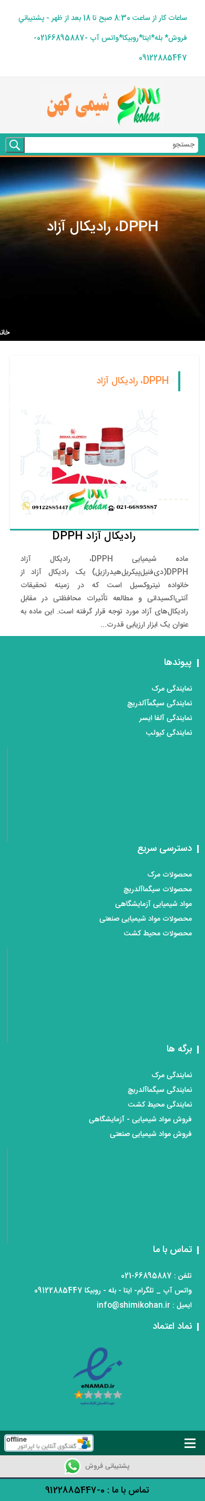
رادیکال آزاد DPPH (94, 536)
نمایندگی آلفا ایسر (165, 718)
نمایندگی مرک (171, 689)
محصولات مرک (169, 875)
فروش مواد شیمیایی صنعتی (151, 1134)
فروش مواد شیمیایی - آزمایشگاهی (140, 1119)
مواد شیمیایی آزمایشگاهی (153, 904)
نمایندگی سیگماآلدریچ (160, 1090)
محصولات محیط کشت (158, 933)
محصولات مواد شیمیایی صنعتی (145, 919)
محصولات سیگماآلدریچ (158, 889)
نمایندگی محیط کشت (160, 1105)
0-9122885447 (75, 1490)
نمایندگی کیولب (169, 733)
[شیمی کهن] (102, 105)
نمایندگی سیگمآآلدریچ (159, 703)
